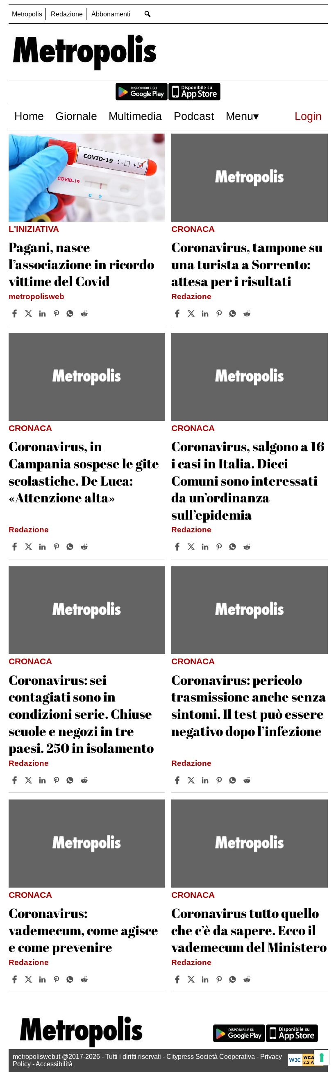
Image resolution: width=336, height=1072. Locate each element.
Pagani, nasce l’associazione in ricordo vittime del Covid (81, 264)
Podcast (194, 116)
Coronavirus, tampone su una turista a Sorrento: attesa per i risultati (246, 264)
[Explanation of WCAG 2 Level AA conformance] (306, 1064)
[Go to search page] (147, 13)
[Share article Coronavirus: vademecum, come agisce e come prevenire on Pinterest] (57, 979)
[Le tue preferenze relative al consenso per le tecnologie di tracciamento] (321, 1057)
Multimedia (135, 116)
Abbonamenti (110, 14)
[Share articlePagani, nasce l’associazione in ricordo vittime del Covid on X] (29, 313)
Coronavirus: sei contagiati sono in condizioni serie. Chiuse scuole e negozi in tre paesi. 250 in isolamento (81, 713)
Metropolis (27, 14)
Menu (239, 116)
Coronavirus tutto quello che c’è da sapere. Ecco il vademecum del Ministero (249, 930)
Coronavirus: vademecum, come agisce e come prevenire (83, 930)
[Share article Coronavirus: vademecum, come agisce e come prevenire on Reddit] (85, 979)
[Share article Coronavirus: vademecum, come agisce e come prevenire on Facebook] (15, 979)
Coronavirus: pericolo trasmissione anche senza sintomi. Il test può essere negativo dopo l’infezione (248, 705)
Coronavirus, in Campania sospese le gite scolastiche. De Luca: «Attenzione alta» (84, 471)
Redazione (67, 14)
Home (29, 116)
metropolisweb (36, 296)
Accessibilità (54, 1064)
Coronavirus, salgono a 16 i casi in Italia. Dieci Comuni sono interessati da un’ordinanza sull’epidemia (248, 480)
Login (308, 116)
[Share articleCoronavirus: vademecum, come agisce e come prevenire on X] (29, 979)
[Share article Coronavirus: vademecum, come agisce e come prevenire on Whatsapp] (71, 979)
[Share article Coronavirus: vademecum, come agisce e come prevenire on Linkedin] (43, 979)
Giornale (76, 116)
